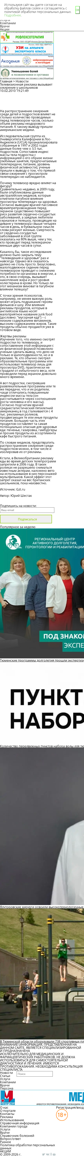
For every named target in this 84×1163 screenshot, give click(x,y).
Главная (6, 81)
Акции (4, 29)
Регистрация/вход (70, 1107)
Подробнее (12, 15)
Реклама (6, 1117)
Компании (8, 23)
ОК (77, 10)
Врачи (5, 26)
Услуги (5, 1079)
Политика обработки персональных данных (27, 1146)
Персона (6, 1088)
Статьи (5, 1076)
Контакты (7, 1114)
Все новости (13, 501)
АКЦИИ (5, 1151)
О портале (8, 1110)
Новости (22, 81)
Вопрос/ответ (10, 1139)
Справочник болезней (17, 1135)
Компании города (13, 1126)
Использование (12, 1120)
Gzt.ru (20, 489)
